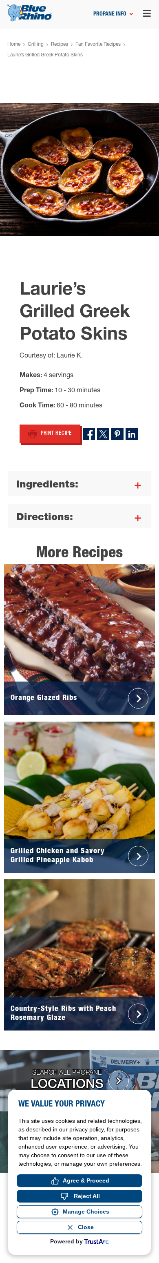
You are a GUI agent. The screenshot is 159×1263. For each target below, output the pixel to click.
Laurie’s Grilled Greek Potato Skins (45, 55)
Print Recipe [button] (56, 433)
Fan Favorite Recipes (98, 44)
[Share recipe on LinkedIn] (132, 434)
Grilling (36, 44)
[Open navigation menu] (147, 14)
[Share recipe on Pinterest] (117, 434)
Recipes (59, 44)
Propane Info (109, 14)
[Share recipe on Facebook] (89, 434)
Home (13, 44)
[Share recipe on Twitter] (103, 434)
